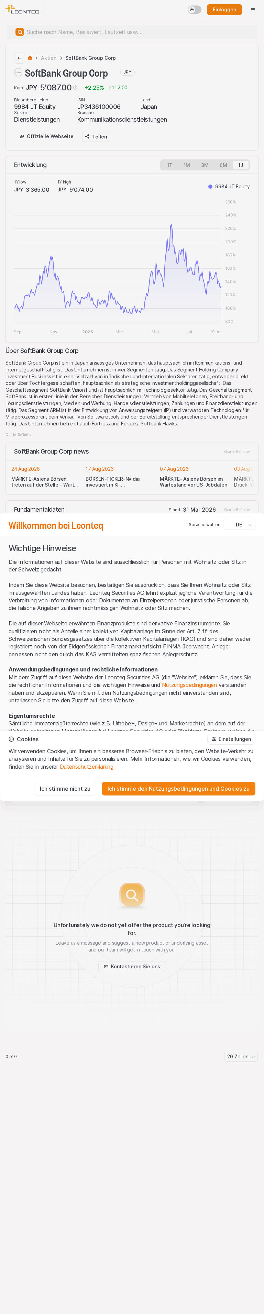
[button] (231, 739)
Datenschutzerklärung (86, 766)
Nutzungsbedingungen (189, 684)
